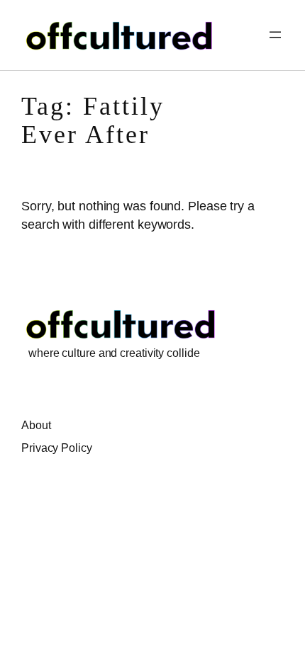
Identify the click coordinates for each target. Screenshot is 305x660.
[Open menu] (275, 34)
